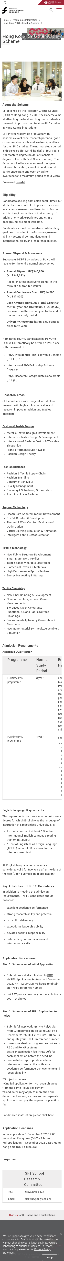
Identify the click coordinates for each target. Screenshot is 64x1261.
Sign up (13, 1215)
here (51, 1115)
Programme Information (25, 20)
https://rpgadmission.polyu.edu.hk (29, 1031)
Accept (49, 1257)
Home (5, 20)
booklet (20, 182)
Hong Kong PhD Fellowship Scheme (21, 22)
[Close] (61, 1234)
